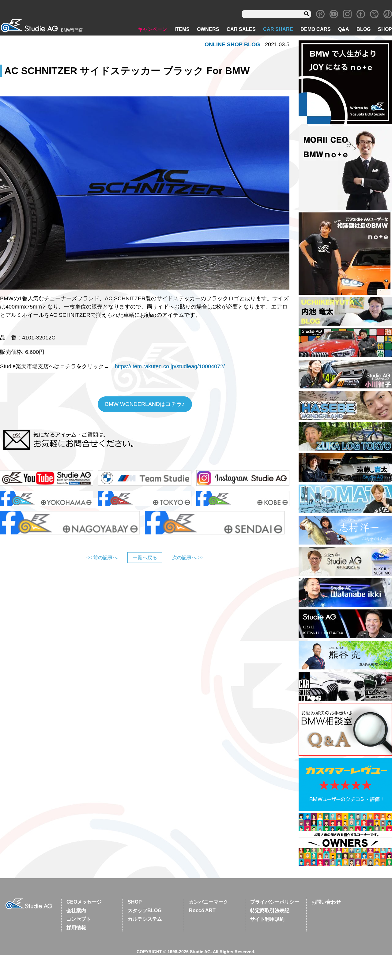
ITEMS (182, 29)
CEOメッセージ (84, 901)
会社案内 (76, 910)
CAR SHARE (278, 29)
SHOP (385, 29)
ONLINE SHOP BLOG (232, 44)
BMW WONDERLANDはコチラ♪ (145, 404)
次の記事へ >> (187, 557)
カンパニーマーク (208, 901)
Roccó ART (202, 910)
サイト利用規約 (267, 919)
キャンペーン (152, 29)
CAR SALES (241, 29)
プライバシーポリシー (274, 901)
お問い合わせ (326, 901)
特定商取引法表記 (269, 910)
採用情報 (76, 927)
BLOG (363, 29)
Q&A (343, 29)
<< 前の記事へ (102, 557)
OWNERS (208, 29)
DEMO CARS (315, 29)
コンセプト (78, 919)
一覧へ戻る (145, 557)
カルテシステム (145, 919)
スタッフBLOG (144, 910)
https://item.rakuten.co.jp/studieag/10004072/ (170, 366)
